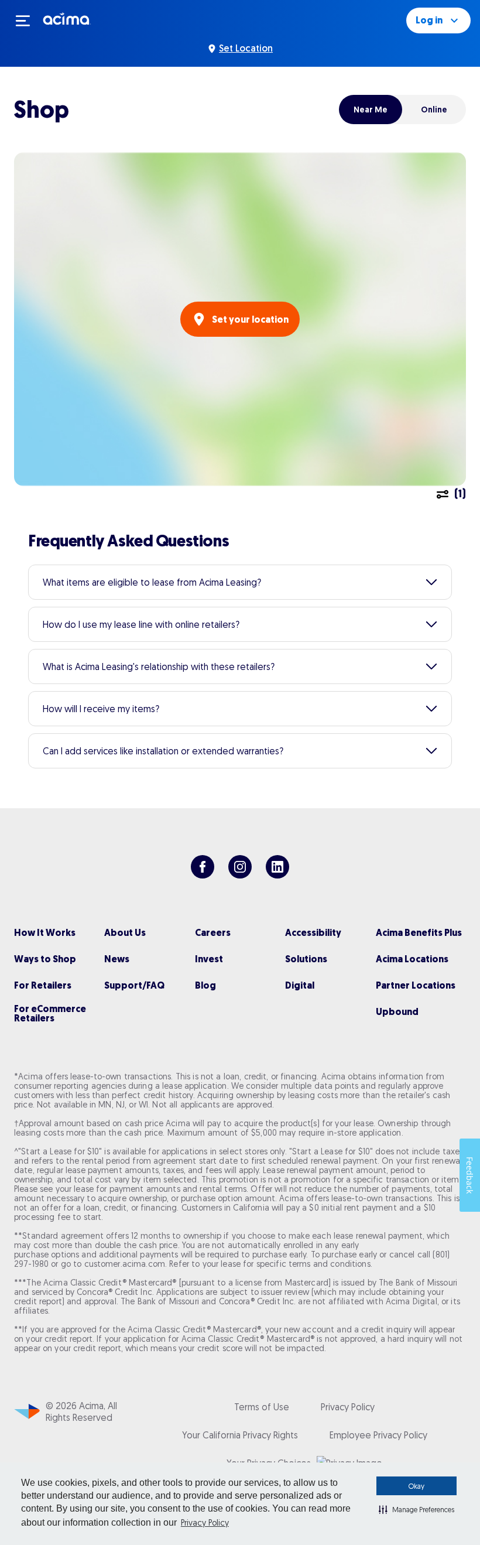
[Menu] (28, 20)
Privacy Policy (205, 1522)
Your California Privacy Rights (240, 1435)
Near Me (371, 109)
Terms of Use (261, 1407)
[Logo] (67, 18)
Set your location (250, 319)
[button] (416, 1509)
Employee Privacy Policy (378, 1435)
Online (434, 109)
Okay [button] (416, 1486)
